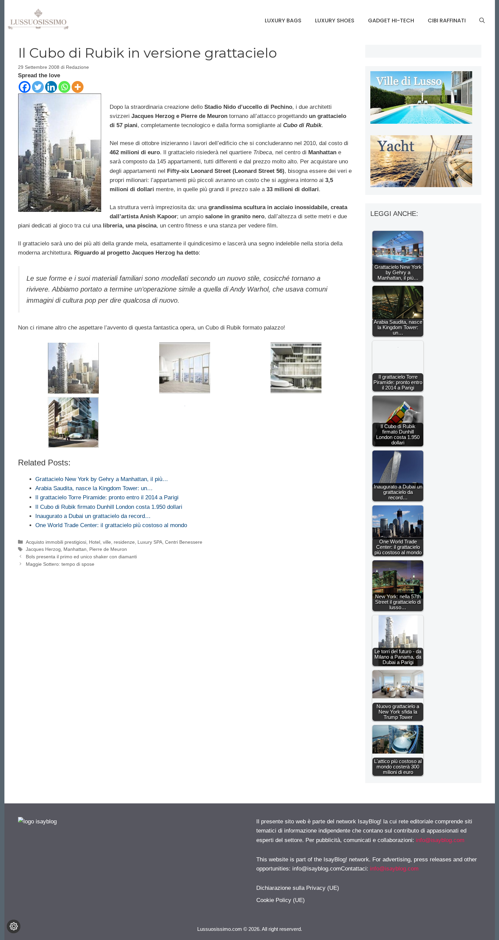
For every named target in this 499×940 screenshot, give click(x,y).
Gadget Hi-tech (391, 20)
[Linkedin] (51, 87)
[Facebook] (25, 87)
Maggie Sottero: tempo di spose (60, 564)
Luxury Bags (283, 20)
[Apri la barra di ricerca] (482, 20)
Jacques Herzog (43, 549)
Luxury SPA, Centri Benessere (169, 542)
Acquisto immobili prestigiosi (56, 542)
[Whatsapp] (64, 87)
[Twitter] (38, 87)
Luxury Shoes (334, 20)
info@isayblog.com (440, 840)
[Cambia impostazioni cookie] (13, 926)
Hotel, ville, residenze (112, 542)
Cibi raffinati (447, 20)
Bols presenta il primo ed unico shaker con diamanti (81, 556)
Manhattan (75, 549)
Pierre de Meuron (108, 549)
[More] (78, 87)
